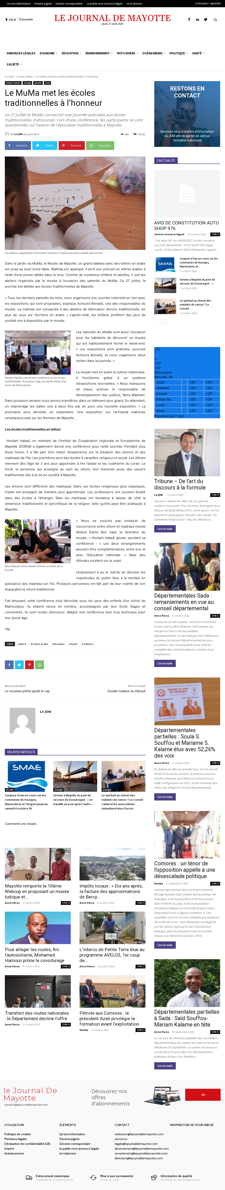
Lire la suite (165, 528)
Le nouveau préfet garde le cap (27, 691)
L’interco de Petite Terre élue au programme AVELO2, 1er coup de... (112, 955)
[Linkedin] (197, 20)
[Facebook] (189, 20)
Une (47, 82)
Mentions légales (15, 1139)
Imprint (9, 1149)
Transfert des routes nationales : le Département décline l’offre (37, 1015)
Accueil (9, 76)
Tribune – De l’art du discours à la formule (180, 484)
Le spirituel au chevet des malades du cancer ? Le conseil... (195, 304)
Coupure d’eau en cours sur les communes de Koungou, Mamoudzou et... (199, 262)
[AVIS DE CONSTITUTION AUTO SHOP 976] (187, 193)
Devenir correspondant (75, 1144)
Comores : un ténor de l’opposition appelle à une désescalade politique (184, 869)
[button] (215, 19)
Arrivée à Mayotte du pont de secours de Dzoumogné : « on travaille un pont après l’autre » (73, 800)
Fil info (10, 789)
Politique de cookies (17, 1134)
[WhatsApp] (39, 664)
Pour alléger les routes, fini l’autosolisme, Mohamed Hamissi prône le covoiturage (34, 955)
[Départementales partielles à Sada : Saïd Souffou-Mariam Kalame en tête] (187, 983)
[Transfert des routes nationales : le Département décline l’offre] (38, 991)
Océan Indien (24, 76)
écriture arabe (39, 644)
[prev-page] (157, 322)
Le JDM (18, 134)
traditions (87, 644)
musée (73, 644)
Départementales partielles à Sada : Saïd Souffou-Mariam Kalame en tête (187, 1018)
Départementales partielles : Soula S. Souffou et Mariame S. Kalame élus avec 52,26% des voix (184, 743)
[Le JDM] (8, 134)
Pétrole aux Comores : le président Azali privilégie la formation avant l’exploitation (109, 1018)
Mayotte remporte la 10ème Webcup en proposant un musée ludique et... (37, 891)
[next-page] (164, 322)
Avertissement (14, 1153)
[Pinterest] (29, 664)
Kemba (84, 1030)
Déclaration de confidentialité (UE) (27, 1144)
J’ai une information (72, 1134)
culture (22, 644)
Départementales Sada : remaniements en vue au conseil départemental (184, 602)
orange (27, 82)
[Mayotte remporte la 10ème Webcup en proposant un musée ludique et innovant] (38, 864)
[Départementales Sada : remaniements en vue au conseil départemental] (187, 567)
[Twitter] (206, 20)
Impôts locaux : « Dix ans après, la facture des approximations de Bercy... (111, 891)
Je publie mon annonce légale (79, 1149)
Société (38, 82)
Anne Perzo (12, 902)
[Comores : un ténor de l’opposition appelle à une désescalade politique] (187, 835)
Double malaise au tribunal (126, 691)
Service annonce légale (169, 234)
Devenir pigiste (70, 1139)
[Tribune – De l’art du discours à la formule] (187, 453)
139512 (66, 902)
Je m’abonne (68, 1153)
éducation (59, 644)
